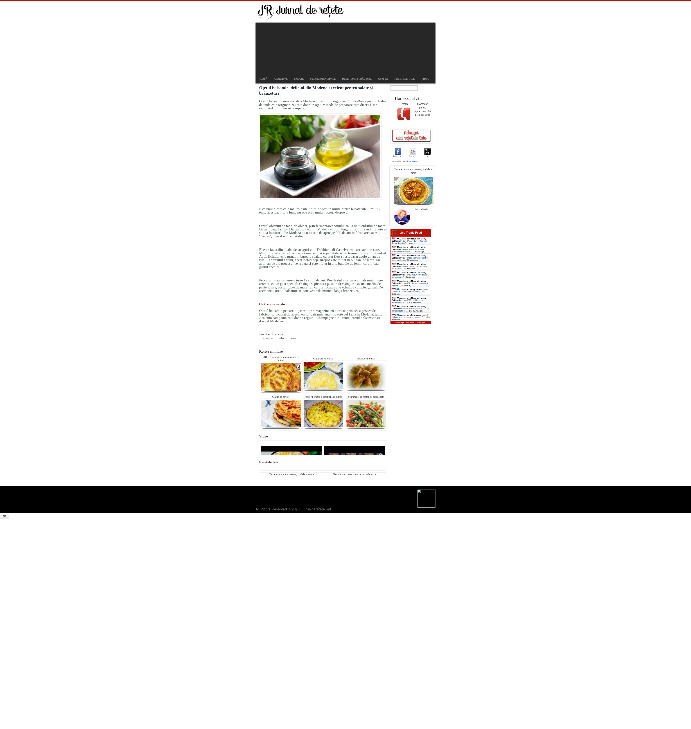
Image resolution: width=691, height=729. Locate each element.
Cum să (383, 78)
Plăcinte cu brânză (366, 358)
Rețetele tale (268, 462)
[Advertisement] (345, 48)
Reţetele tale (404, 78)
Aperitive (281, 78)
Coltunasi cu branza (323, 358)
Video (425, 78)
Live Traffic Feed (410, 232)
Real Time (410, 323)
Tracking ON (421, 323)
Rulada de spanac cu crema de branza (354, 474)
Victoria (424, 209)
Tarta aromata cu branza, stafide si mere (291, 474)
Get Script (400, 323)
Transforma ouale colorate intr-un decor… (408, 250)
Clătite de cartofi (280, 396)
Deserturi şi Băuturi (357, 78)
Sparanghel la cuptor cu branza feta (366, 396)
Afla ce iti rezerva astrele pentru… (407, 292)
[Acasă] (301, 19)
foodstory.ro (278, 334)
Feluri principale (323, 78)
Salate (299, 78)
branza (293, 338)
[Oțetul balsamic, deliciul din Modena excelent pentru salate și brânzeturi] (320, 198)
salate (281, 338)
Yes (4, 515)
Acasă (263, 78)
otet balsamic (267, 338)
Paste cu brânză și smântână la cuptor (323, 396)
